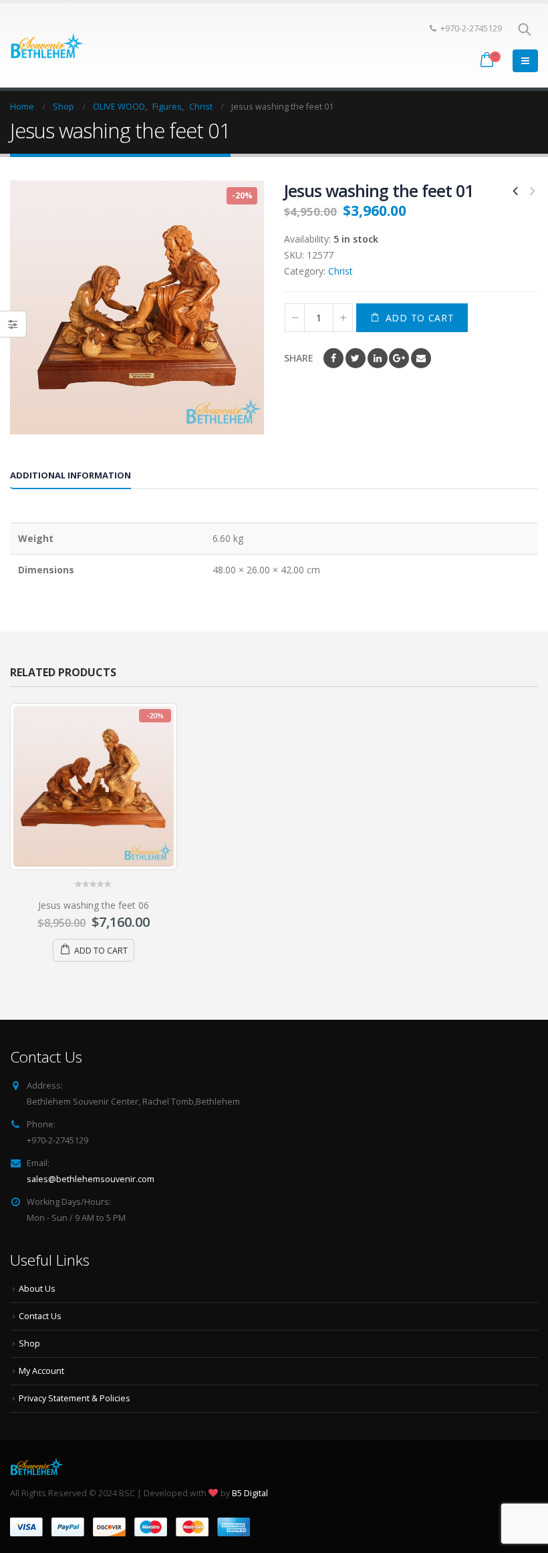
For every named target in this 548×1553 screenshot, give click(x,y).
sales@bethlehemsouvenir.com (90, 1179)
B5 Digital (250, 1493)
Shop (29, 1343)
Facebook (333, 358)
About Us (37, 1288)
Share (298, 357)
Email (421, 358)
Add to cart (420, 317)
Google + (399, 358)
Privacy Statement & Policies (74, 1398)
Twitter (356, 358)
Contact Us (40, 1316)
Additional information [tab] (70, 475)
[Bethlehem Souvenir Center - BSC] (47, 45)
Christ (340, 271)
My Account (41, 1371)
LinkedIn (378, 358)
